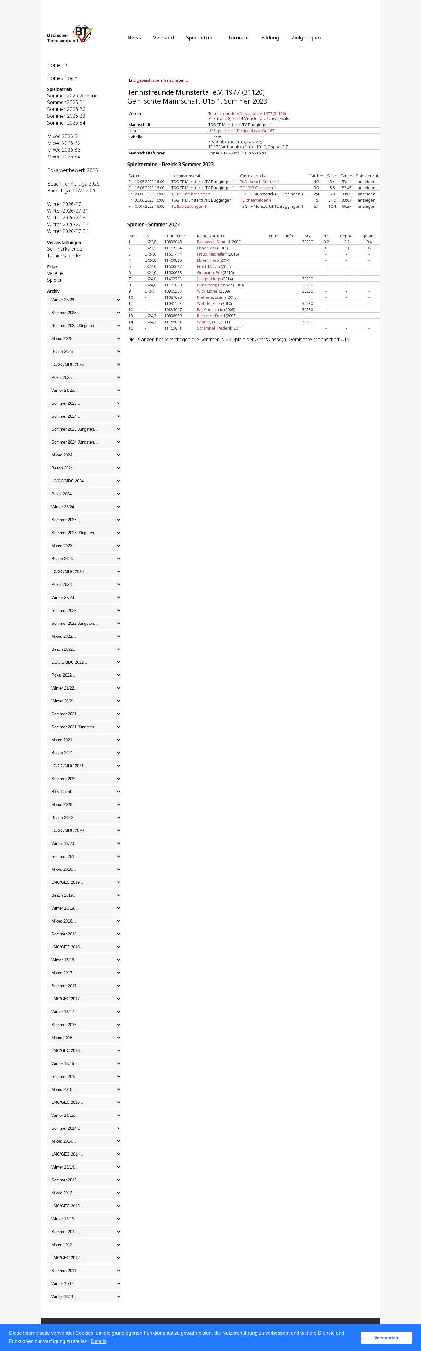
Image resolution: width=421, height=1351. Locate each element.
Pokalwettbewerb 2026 (72, 170)
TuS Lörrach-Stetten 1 (259, 181)
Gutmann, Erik (209, 272)
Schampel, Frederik (214, 328)
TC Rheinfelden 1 (256, 200)
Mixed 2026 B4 (63, 156)
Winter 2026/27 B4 (67, 231)
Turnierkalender (64, 255)
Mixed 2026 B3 (63, 149)
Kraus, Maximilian (212, 254)
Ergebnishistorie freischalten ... (160, 80)
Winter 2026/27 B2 (67, 217)
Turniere (238, 37)
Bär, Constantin (210, 309)
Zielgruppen (306, 37)
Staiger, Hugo (209, 278)
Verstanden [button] (386, 1337)
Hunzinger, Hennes (214, 285)
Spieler (54, 279)
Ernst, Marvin (208, 266)
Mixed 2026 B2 (63, 143)
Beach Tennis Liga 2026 (73, 183)
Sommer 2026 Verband (72, 95)
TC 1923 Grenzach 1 (258, 187)
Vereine (55, 273)
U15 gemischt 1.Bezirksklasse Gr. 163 (241, 130)
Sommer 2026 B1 (66, 102)
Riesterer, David (211, 315)
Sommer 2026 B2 (66, 109)
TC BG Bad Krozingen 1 (192, 194)
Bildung (270, 37)
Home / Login (62, 78)
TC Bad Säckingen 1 (188, 206)
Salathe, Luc (207, 322)
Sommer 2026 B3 (66, 116)
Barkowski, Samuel (213, 241)
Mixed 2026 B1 (63, 136)
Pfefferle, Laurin (211, 297)
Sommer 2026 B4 (66, 122)
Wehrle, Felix (208, 303)
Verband (163, 37)
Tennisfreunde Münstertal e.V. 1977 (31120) (247, 113)
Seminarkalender (65, 248)
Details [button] (98, 1341)
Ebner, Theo (208, 260)
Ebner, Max (206, 248)
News (134, 37)
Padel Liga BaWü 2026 (72, 190)
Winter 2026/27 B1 (67, 210)
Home (54, 65)
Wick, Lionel (207, 291)
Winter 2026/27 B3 (67, 224)
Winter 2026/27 (64, 204)
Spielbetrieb (200, 37)
